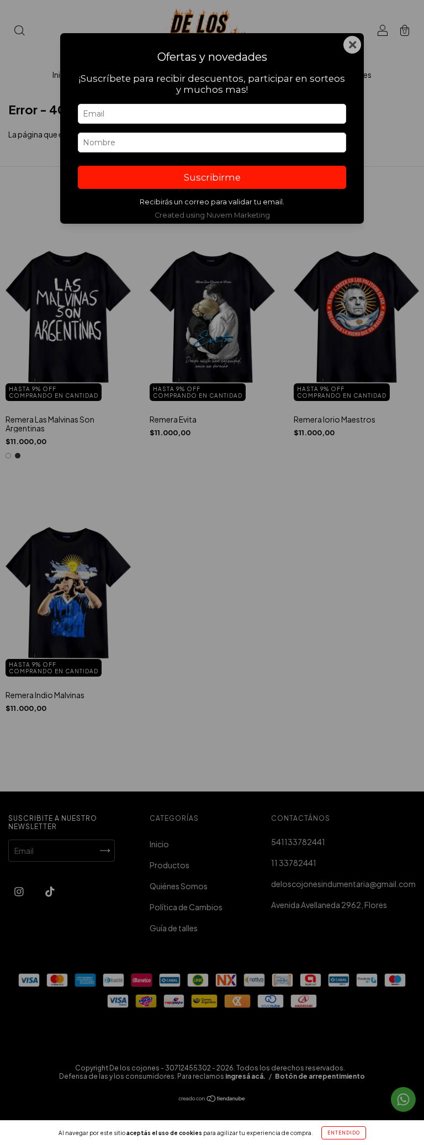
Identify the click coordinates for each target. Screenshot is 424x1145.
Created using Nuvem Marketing (212, 215)
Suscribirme (212, 177)
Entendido (343, 1133)
